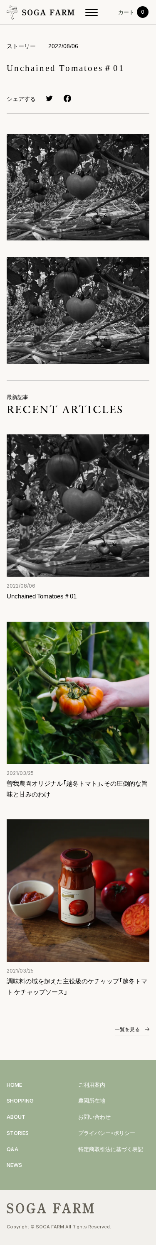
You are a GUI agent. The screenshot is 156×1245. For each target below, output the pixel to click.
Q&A (12, 1149)
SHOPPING (20, 1100)
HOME (14, 1084)
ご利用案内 (91, 1084)
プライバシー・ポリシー (106, 1133)
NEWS (14, 1165)
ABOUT (16, 1116)
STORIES (18, 1133)
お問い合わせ (94, 1116)
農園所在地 (91, 1100)
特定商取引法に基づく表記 (110, 1149)
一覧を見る (128, 1029)
